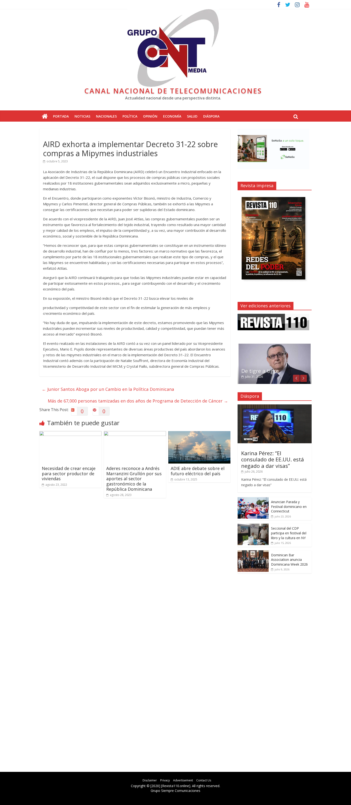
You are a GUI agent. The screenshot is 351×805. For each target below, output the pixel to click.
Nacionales (106, 116)
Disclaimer (150, 780)
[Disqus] (134, 569)
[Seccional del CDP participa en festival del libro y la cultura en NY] (253, 526)
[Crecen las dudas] (275, 345)
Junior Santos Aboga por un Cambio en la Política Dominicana (108, 389)
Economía (172, 116)
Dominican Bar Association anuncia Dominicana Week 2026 (289, 560)
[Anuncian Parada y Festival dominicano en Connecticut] (253, 499)
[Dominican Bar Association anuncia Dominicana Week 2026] (253, 553)
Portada (61, 116)
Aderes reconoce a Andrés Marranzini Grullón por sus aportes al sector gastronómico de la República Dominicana (134, 478)
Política (129, 116)
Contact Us (203, 780)
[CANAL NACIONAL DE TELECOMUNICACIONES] (44, 116)
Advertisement (183, 780)
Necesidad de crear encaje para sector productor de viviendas (69, 473)
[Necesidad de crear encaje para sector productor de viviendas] (70, 434)
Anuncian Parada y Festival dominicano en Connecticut (289, 506)
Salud (192, 116)
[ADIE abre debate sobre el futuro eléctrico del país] (199, 434)
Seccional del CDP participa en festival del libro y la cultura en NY (288, 533)
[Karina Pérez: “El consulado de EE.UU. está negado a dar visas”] (275, 407)
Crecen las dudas (262, 370)
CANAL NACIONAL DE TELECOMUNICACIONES (173, 90)
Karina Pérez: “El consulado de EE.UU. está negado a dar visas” (272, 459)
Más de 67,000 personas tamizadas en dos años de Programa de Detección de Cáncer (138, 401)
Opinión (150, 116)
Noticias (82, 116)
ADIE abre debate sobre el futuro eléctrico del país (197, 470)
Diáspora (211, 116)
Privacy (165, 780)
